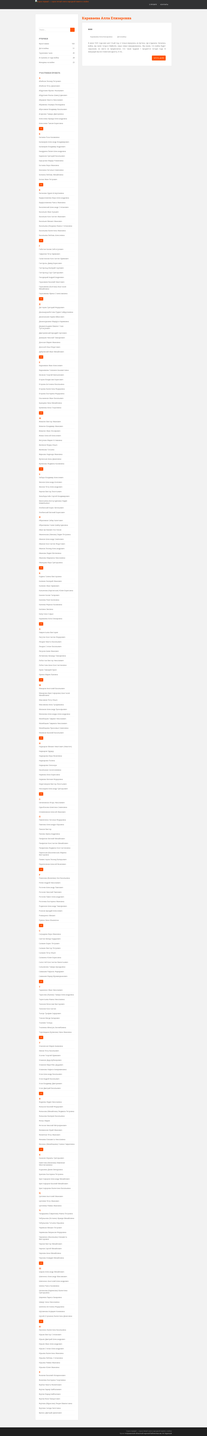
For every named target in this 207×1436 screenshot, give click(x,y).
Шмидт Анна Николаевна (49, 1302)
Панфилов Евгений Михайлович (52, 838)
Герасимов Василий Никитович (51, 282)
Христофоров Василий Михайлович (53, 1183)
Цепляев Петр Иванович (49, 1201)
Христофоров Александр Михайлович (54, 1179)
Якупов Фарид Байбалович (50, 1394)
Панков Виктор (45, 829)
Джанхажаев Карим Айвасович (51, 317)
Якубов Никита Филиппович (50, 1385)
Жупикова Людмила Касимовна (51, 464)
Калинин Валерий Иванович (50, 581)
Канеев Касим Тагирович (49, 595)
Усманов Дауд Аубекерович (50, 1060)
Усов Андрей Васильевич (49, 1079)
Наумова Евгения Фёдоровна (51, 779)
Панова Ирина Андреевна (49, 834)
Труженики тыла (45, 53)
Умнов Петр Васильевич (49, 1051)
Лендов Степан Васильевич (50, 646)
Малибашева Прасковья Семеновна (53, 728)
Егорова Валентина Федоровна (52, 389)
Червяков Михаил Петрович (50, 1227)
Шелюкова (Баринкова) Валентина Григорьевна (53, 1291)
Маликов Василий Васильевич (51, 733)
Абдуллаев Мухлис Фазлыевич (51, 90)
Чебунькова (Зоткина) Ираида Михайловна (56, 1218)
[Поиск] (72, 30)
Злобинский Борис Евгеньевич (51, 508)
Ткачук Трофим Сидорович (50, 1013)
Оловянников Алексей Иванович (52, 812)
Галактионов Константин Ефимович (54, 258)
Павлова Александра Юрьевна (51, 824)
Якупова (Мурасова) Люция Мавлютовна (55, 1403)
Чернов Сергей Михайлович (50, 1248)
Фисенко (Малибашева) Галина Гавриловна (57, 1144)
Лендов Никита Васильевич (50, 642)
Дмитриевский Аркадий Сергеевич (53, 333)
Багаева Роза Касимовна (49, 137)
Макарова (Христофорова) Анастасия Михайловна (54, 694)
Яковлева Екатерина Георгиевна (52, 1380)
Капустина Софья (46, 614)
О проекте (153, 4)
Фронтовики (44, 43)
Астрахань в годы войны (49, 58)
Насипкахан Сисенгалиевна (50, 770)
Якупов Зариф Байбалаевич (50, 1389)
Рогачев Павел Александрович (51, 897)
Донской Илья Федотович (49, 347)
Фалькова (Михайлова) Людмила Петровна (56, 1111)
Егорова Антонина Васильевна (51, 384)
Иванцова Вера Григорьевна (51, 562)
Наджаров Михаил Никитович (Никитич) (55, 746)
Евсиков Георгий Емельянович (51, 375)
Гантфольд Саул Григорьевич (51, 272)
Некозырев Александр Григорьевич (53, 788)
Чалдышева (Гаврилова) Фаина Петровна (56, 1213)
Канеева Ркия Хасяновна (49, 600)
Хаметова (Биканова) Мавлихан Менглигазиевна (52, 1164)
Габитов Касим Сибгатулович (51, 249)
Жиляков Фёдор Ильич (48, 445)
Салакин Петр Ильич (47, 953)
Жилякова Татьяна (46, 449)
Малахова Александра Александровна (54, 714)
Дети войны (121, 37)
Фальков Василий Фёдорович (51, 1107)
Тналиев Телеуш (45, 1023)
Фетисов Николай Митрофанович (53, 1125)
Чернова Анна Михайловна (50, 1253)
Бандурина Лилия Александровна (52, 151)
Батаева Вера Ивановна (49, 165)
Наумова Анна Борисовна (49, 774)
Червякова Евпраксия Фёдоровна (52, 1232)
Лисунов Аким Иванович (49, 651)
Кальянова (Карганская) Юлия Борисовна (56, 590)
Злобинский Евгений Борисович (52, 512)
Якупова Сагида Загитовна (50, 1408)
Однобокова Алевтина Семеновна (53, 807)
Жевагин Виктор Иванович (50, 421)
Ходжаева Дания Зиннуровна (51, 1169)
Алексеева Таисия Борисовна (51, 123)
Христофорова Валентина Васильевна (55, 1188)
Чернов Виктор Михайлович (50, 1244)
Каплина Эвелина (46, 609)
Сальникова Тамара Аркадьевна (52, 967)
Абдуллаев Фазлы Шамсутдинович (53, 95)
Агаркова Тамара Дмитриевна (51, 114)
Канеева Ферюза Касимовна (50, 604)
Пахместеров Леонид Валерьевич (53, 859)
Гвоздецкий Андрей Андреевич (51, 277)
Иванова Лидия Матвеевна (50, 553)
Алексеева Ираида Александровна (53, 118)
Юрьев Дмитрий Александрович (52, 1339)
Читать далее (159, 58)
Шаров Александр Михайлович (51, 1272)
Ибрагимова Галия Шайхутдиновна (53, 525)
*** (90, 29)
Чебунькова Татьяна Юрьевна (51, 1223)
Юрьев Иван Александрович (50, 1344)
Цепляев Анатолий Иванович (51, 1196)
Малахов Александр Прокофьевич (53, 709)
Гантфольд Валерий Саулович (51, 268)
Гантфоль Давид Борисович (50, 263)
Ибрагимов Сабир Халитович (51, 520)
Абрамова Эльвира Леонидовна (52, 104)
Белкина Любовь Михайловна (51, 175)
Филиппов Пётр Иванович (49, 1135)
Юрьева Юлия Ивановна (49, 1367)
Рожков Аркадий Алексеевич (50, 911)
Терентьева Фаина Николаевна (52, 999)
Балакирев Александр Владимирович (54, 142)
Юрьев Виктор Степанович (50, 1334)
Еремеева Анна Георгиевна (50, 407)
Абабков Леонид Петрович (50, 81)
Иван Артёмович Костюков (50, 530)
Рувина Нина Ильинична (49, 920)
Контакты (164, 4)
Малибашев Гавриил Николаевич (52, 719)
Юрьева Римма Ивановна (49, 1362)
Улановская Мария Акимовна (51, 1046)
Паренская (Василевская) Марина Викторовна (52, 853)
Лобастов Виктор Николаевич (51, 660)
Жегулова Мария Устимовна (50, 440)
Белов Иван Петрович (48, 179)
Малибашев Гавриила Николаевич (53, 723)
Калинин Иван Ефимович (49, 586)
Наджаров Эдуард (46, 751)
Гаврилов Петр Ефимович (49, 254)
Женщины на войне (47, 62)
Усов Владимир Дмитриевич (50, 1083)
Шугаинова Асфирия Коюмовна (52, 1311)
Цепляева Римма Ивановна (50, 1206)
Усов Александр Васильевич (50, 1074)
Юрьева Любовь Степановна (51, 1358)
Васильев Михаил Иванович (50, 221)
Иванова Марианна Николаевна (52, 558)
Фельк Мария (44, 1121)
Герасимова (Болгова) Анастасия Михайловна (52, 287)
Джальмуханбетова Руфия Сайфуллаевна (56, 312)
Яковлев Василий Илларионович (52, 1375)
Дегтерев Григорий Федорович (51, 307)
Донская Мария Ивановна (49, 342)
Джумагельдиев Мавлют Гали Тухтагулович (51, 327)
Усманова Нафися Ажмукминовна (52, 1069)
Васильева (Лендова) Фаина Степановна (55, 226)
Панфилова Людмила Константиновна (54, 848)
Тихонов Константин (47, 1009)
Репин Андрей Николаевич (49, 883)
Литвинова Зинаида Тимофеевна (52, 656)
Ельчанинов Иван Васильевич (51, 398)
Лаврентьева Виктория (48, 632)
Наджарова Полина (47, 760)
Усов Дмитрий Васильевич (50, 1088)
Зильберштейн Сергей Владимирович (54, 496)
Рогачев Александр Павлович (51, 887)
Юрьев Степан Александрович (51, 1348)
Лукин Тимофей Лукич (48, 670)
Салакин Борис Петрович (49, 943)
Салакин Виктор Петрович (50, 948)
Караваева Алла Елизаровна (101, 37)
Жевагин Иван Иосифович (49, 431)
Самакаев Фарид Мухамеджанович (53, 976)
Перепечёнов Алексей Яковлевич (52, 864)
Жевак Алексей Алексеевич (50, 435)
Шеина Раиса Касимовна (49, 1286)
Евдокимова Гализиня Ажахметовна (54, 370)
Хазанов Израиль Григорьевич (51, 1158)
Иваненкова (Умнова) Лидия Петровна (55, 534)
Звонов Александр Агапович (50, 482)
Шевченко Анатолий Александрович (54, 1281)
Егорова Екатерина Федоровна (51, 393)
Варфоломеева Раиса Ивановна (52, 202)
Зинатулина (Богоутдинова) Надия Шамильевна (53, 502)
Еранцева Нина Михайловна (50, 403)
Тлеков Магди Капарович (49, 1018)
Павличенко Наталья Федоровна (52, 820)
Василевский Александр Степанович (54, 207)
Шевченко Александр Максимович (53, 1276)
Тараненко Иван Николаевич (51, 990)
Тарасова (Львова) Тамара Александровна (56, 995)
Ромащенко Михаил (47, 915)
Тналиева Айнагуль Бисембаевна (52, 1027)
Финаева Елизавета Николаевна (52, 1139)
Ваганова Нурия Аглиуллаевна (51, 193)
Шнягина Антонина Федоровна (51, 1307)
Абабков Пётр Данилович (49, 86)
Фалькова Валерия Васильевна (52, 1116)
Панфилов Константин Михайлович (53, 843)
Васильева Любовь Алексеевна (52, 235)
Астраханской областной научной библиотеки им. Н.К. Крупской (148, 1433)
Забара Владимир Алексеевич (51, 477)
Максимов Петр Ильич (48, 700)
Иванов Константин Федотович (52, 544)
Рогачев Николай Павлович (50, 892)
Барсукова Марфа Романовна (51, 160)
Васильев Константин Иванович (52, 216)
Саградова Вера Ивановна (50, 934)
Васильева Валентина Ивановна (52, 230)
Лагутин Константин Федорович (52, 637)
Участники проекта (49, 73)
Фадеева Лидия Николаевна (50, 1102)
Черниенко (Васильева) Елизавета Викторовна (53, 1238)
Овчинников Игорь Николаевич (52, 802)
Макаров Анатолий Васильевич (52, 688)
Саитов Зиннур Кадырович (50, 939)
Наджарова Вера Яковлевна (50, 756)
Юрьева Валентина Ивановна (51, 1353)
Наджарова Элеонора (48, 765)
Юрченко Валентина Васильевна (52, 1330)
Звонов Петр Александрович (50, 487)
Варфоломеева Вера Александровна (54, 198)
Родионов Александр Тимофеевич (53, 906)
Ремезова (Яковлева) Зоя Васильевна (54, 878)
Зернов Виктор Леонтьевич (50, 491)
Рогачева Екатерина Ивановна (51, 901)
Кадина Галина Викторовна (50, 576)
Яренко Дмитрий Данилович (50, 1413)
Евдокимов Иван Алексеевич (51, 365)
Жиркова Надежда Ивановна (50, 454)
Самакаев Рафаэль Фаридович (51, 971)
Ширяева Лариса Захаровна (50, 1297)
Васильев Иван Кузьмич (49, 212)
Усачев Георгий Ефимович (50, 1055)
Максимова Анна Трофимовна (51, 704)
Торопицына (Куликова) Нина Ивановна (55, 1032)
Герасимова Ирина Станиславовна (53, 293)
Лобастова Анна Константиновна (52, 665)
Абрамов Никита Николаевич (51, 100)
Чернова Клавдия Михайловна (51, 1258)
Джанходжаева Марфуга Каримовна (54, 321)
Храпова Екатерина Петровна (51, 1174)
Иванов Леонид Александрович (52, 548)
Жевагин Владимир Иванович (51, 426)
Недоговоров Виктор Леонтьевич (53, 784)
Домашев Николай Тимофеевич (52, 337)
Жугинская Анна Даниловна (50, 459)
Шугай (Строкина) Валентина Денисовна (55, 1316)
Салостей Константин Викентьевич (53, 962)
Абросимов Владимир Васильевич (53, 109)
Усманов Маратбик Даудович (51, 1065)
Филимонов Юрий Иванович (50, 1130)
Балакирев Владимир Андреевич (52, 146)
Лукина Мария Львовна (48, 674)
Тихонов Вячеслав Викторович (52, 1004)
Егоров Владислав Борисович (51, 379)
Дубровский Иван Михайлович (51, 352)
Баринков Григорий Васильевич (52, 156)
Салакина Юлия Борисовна (50, 957)
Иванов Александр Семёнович (51, 539)
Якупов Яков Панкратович (49, 1399)
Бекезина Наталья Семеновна (51, 170)
